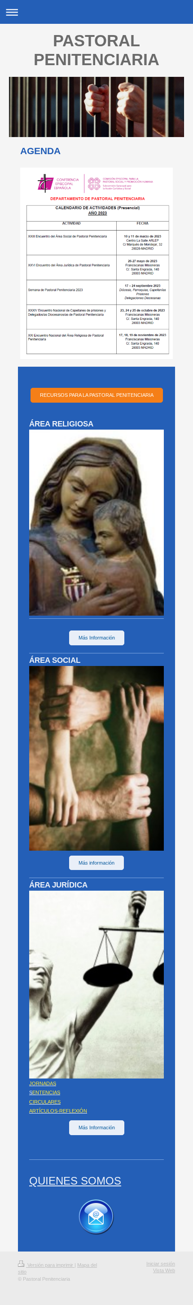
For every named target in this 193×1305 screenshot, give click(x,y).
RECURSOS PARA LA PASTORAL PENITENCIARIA (97, 395)
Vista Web (164, 1270)
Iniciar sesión (160, 1263)
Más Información (97, 637)
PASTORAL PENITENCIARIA (96, 50)
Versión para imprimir (50, 1265)
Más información (96, 863)
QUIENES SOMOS (75, 1181)
